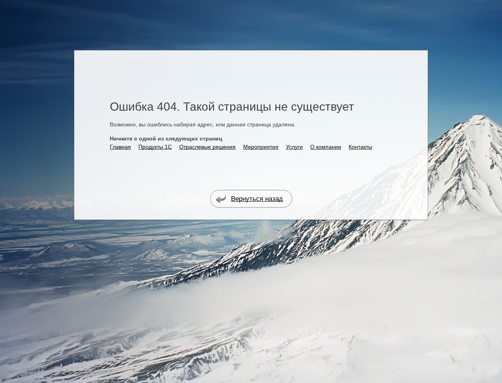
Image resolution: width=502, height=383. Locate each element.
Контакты (360, 147)
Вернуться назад (257, 198)
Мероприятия (260, 147)
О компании (325, 147)
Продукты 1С (155, 147)
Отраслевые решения (207, 147)
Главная (120, 147)
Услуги (294, 147)
